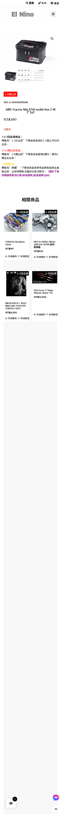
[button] (52, 38)
